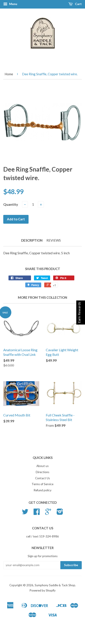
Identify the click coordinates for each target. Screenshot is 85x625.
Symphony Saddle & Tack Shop (55, 585)
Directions (42, 472)
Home (9, 74)
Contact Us (42, 478)
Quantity (10, 204)
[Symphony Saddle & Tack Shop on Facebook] (36, 513)
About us (42, 466)
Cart (78, 4)
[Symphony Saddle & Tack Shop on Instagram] (59, 513)
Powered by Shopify (42, 590)
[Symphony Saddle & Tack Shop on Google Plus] (48, 513)
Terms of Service (42, 484)
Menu (12, 4)
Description (31, 240)
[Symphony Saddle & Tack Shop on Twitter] (25, 513)
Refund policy (42, 490)
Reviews (53, 240)
